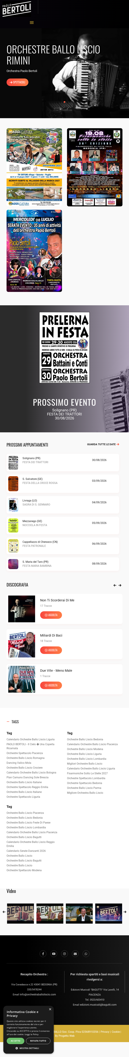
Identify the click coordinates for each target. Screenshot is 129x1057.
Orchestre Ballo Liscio (19, 855)
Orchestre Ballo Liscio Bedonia (85, 739)
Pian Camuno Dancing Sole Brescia (28, 777)
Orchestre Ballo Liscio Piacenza (25, 812)
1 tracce (19, 676)
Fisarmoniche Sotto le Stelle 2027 (87, 773)
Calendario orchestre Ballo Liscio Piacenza (92, 744)
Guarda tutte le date (101, 444)
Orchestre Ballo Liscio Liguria (84, 754)
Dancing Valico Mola (19, 762)
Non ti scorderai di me (31, 600)
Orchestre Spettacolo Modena (24, 870)
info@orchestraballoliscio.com (38, 994)
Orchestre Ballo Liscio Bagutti (24, 837)
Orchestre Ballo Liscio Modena (85, 749)
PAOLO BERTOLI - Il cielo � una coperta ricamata (30, 746)
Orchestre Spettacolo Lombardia (86, 778)
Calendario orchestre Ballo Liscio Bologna (31, 772)
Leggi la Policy (32, 1034)
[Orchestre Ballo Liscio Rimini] (34, 167)
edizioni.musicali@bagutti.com (98, 1004)
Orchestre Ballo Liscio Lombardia (86, 758)
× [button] (50, 1009)
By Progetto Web (65, 1035)
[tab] (64, 721)
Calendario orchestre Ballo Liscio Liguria (31, 739)
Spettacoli (18, 82)
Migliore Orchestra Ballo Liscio (85, 792)
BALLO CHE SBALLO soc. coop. (56, 1031)
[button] (28, 1048)
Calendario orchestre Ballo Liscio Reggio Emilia (31, 844)
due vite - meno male (30, 671)
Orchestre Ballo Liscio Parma (84, 788)
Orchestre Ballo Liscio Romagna (26, 758)
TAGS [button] (15, 721)
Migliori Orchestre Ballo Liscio (84, 763)
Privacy (105, 1031)
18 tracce (20, 641)
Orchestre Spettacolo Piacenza (25, 753)
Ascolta (26, 615)
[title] (20, 913)
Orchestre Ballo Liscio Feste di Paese (28, 822)
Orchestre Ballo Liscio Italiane (24, 782)
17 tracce (20, 605)
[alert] (28, 1030)
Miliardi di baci (25, 635)
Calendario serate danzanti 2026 (26, 850)
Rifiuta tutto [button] (38, 1040)
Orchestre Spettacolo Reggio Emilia (27, 787)
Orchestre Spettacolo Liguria (23, 796)
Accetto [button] (15, 1040)
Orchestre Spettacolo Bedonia (84, 783)
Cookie (116, 1031)
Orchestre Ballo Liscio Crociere (24, 767)
